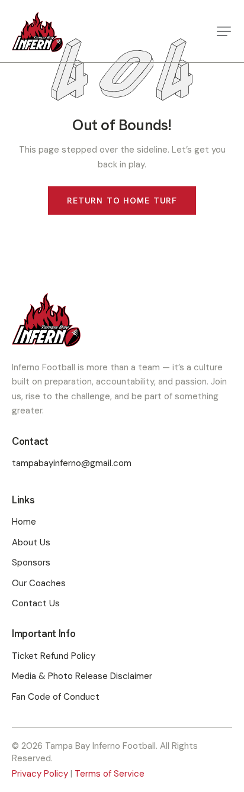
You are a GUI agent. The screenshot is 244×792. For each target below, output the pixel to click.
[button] (224, 31)
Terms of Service (110, 774)
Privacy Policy (40, 774)
